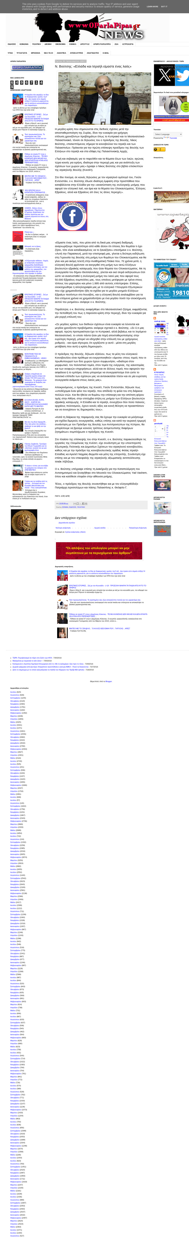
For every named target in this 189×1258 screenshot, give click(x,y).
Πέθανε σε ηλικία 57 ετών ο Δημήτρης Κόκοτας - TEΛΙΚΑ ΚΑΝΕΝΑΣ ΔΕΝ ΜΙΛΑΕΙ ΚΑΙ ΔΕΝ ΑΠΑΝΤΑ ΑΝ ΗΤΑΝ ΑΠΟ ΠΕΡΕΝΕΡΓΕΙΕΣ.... (36, 158)
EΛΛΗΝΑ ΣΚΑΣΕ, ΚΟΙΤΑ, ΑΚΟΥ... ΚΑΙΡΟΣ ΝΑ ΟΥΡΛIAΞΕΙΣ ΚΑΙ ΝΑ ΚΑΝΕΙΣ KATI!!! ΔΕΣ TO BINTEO (36, 403)
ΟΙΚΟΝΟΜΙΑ (60, 44)
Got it (164, 7)
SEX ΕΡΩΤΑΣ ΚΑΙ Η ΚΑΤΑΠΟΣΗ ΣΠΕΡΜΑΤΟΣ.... (36, 191)
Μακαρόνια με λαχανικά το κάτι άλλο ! (27, 661)
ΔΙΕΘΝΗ (48, 44)
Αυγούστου (14, 695)
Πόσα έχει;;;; (29, 232)
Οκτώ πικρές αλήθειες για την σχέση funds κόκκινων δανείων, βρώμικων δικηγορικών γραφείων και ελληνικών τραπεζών (161, 383)
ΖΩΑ (116, 44)
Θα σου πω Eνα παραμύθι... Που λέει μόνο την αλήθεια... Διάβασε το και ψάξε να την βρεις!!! (36, 425)
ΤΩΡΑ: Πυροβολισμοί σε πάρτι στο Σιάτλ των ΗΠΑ (32, 658)
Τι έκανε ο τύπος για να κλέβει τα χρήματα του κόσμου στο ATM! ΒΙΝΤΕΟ (36, 468)
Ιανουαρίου (14, 710)
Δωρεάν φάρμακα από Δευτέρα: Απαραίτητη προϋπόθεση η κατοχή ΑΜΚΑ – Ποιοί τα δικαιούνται (50, 667)
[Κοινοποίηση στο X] (80, 503)
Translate (173, 138)
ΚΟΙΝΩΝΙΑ (24, 44)
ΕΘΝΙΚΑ (72, 44)
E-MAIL (106, 53)
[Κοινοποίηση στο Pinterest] (86, 503)
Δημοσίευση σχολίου (67, 523)
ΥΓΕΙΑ (10, 53)
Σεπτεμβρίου (15, 698)
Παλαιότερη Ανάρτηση (138, 528)
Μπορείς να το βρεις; (33, 246)
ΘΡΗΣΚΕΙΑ (35, 53)
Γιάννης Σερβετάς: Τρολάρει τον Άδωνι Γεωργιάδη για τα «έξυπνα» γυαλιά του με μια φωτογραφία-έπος (36, 447)
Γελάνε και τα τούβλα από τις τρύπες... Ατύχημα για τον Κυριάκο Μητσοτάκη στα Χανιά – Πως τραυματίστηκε (36, 484)
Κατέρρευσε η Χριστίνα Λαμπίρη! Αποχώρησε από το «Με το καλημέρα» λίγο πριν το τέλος (48, 664)
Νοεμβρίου (14, 704)
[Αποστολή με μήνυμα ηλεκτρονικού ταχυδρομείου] (74, 503)
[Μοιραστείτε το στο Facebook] (83, 503)
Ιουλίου (13, 692)
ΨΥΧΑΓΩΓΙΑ (22, 53)
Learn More (152, 7)
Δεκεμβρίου (14, 707)
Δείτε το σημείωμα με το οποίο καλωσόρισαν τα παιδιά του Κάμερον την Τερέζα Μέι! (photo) (48, 670)
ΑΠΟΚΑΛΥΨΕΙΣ (76, 53)
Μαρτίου (13, 716)
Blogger (109, 681)
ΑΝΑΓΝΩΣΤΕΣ (93, 53)
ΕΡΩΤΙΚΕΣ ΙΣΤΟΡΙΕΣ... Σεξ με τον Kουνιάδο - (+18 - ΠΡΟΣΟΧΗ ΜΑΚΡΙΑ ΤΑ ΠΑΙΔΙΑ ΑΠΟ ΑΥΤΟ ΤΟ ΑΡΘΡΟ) (37, 117)
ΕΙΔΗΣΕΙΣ (12, 44)
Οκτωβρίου (14, 701)
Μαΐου (12, 722)
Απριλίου (14, 719)
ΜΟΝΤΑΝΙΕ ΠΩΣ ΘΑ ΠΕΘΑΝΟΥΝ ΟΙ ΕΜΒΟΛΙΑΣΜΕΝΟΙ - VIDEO (35, 356)
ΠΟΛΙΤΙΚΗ (36, 44)
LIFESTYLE (84, 44)
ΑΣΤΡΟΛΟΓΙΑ (127, 44)
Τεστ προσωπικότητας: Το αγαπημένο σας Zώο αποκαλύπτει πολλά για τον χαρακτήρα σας (105, 600)
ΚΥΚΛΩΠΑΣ (159, 372)
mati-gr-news (159, 321)
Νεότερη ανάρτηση (63, 528)
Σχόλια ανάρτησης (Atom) (75, 532)
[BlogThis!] (77, 503)
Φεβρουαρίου (15, 713)
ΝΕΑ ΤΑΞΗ (48, 53)
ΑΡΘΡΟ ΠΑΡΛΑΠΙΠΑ (102, 44)
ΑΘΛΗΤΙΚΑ (61, 53)
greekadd (158, 424)
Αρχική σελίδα (99, 528)
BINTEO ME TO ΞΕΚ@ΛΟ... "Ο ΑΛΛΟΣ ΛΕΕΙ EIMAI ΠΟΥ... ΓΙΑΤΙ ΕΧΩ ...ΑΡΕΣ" (99, 629)
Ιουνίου (13, 725)
